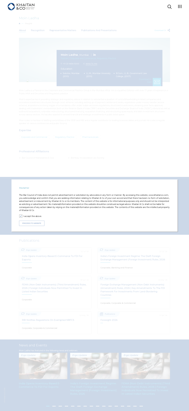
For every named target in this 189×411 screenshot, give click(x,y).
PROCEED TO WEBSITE (31, 223)
